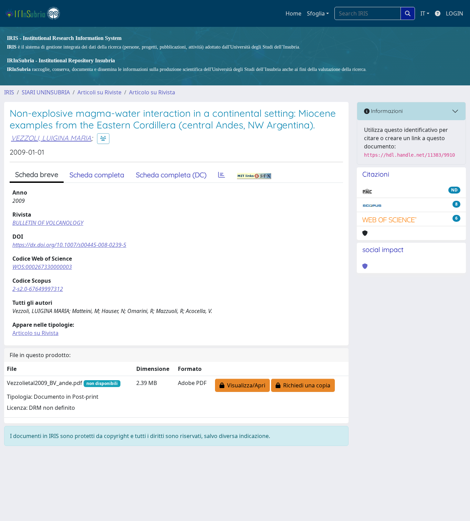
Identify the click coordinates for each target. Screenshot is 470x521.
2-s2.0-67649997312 (37, 289)
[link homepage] (35, 13)
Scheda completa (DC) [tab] (171, 174)
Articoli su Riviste (99, 92)
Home (293, 13)
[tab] (221, 175)
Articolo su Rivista (152, 92)
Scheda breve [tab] (36, 174)
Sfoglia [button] (316, 13)
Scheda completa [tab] (97, 174)
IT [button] (422, 13)
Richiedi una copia (305, 385)
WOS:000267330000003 (42, 267)
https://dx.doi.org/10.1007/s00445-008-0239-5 (69, 245)
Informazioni (386, 110)
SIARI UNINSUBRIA (46, 92)
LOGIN (454, 13)
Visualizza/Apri (244, 385)
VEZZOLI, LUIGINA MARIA (51, 138)
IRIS (9, 92)
